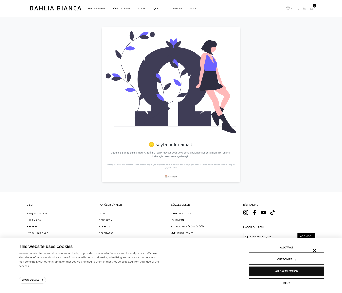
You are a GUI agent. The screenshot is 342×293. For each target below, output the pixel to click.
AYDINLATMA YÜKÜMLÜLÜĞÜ (187, 227)
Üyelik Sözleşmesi (182, 233)
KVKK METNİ (177, 220)
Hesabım (32, 227)
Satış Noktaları (37, 214)
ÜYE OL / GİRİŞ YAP (37, 233)
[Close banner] (314, 250)
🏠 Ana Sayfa (171, 176)
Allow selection (286, 271)
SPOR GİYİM (105, 220)
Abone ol (306, 236)
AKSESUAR (105, 227)
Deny (286, 283)
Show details (30, 280)
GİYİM (102, 214)
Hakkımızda (34, 220)
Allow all (286, 247)
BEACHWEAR (106, 233)
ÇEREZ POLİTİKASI (181, 214)
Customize (284, 259)
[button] (297, 8)
